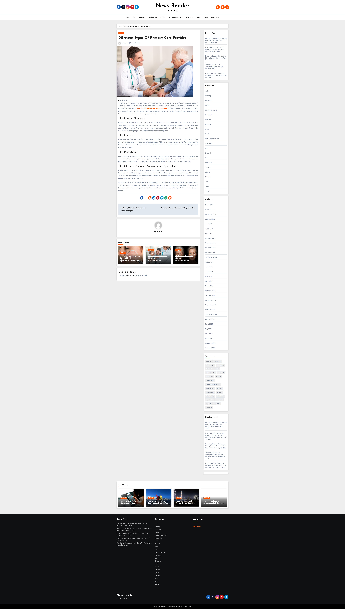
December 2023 (210, 300)
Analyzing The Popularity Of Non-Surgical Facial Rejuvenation (185, 256)
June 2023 (209, 324)
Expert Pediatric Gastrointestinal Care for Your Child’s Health (157, 256)
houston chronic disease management (152, 108)
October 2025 (210, 219)
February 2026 (210, 209)
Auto (135, 17)
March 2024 (209, 286)
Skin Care (208, 162)
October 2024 (210, 252)
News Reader (172, 6)
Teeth (207, 186)
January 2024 (210, 295)
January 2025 (210, 238)
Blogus (178, 606)
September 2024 (211, 257)
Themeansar (187, 606)
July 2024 (208, 267)
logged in (130, 275)
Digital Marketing (211, 110)
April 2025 (208, 233)
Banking (208, 96)
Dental (207, 105)
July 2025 (208, 224)
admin (126, 43)
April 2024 (208, 281)
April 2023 (208, 333)
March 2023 (209, 338)
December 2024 (210, 243)
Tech (198, 17)
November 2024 (210, 248)
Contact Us (215, 17)
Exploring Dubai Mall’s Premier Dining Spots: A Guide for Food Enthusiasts (216, 58)
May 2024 (208, 276)
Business (142, 17)
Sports (207, 172)
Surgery (208, 177)
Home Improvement (175, 17)
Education (153, 17)
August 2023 (209, 319)
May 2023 (208, 329)
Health (162, 17)
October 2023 (210, 310)
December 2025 (210, 214)
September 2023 (211, 314)
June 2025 (209, 229)
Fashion (208, 120)
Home (128, 17)
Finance (208, 124)
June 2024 (209, 271)
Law (206, 148)
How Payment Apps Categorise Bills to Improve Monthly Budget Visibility (216, 40)
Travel (206, 17)
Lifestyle (189, 17)
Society (208, 167)
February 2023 (210, 343)
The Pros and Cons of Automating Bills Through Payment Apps (214, 67)
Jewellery (208, 143)
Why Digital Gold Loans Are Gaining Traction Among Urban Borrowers (216, 75)
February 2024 (210, 291)
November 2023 (210, 305)
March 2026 (209, 205)
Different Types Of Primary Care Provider (152, 38)
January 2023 (210, 348)
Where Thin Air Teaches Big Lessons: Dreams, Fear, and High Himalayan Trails (214, 49)
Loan (207, 158)
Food (207, 129)
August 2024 (209, 262)
